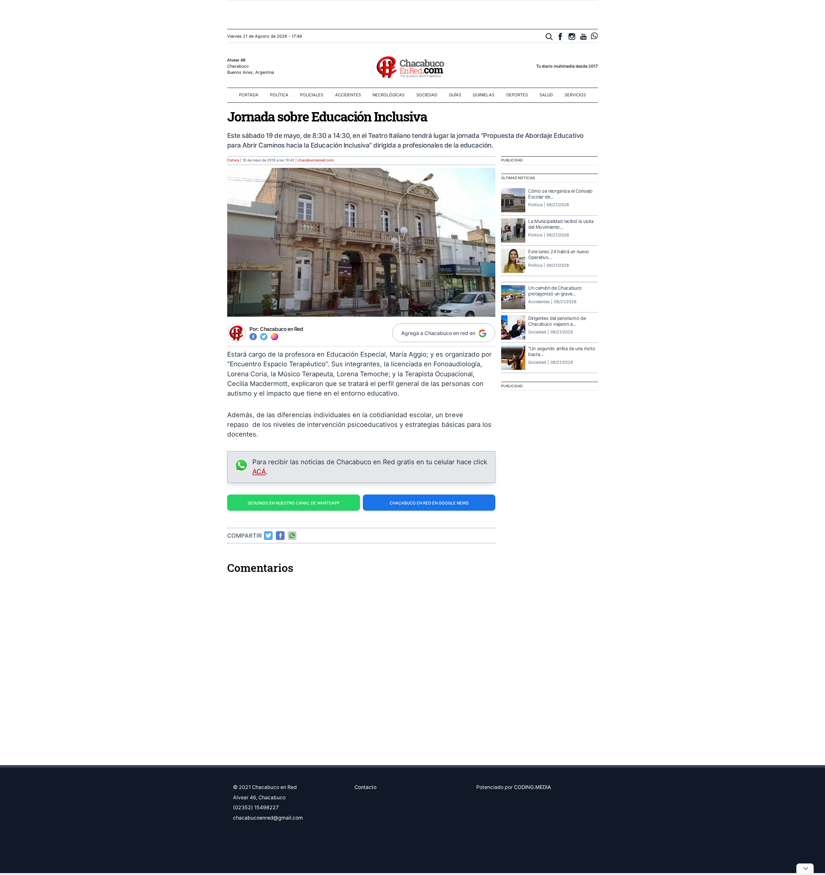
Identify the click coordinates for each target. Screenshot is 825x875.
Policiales (311, 94)
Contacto (365, 787)
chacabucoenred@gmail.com (268, 818)
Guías (455, 94)
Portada (248, 94)
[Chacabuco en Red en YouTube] (583, 36)
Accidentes (348, 94)
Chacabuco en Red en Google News (429, 503)
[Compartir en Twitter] (268, 535)
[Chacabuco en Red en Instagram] (572, 36)
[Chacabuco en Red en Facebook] (560, 36)
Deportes (517, 94)
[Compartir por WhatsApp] (292, 535)
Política (279, 94)
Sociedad (426, 94)
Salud (546, 94)
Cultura (233, 160)
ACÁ (259, 471)
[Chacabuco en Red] (412, 66)
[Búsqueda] (549, 37)
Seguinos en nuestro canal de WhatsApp (294, 503)
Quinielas (483, 94)
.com (316, 160)
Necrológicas (388, 94)
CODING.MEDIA (532, 787)
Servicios (575, 94)
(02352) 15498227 (256, 807)
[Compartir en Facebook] (280, 535)
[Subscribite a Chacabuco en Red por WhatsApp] (594, 36)
